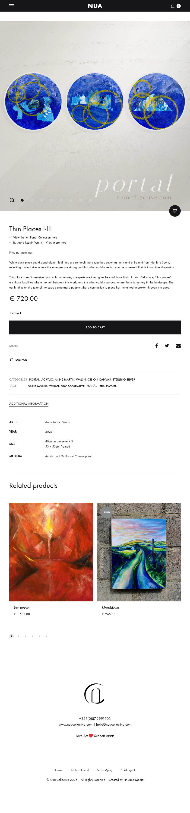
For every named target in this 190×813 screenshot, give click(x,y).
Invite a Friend (80, 770)
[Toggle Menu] (11, 6)
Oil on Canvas (99, 379)
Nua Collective (73, 386)
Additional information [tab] (28, 404)
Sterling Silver (124, 379)
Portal (34, 379)
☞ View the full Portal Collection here (33, 237)
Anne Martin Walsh (70, 379)
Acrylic (47, 379)
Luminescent (22, 607)
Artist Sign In (128, 770)
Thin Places (107, 386)
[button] (12, 200)
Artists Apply (105, 770)
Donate (58, 770)
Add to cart (95, 327)
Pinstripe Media (133, 780)
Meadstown (110, 607)
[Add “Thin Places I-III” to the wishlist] (175, 211)
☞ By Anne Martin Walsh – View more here (37, 243)
